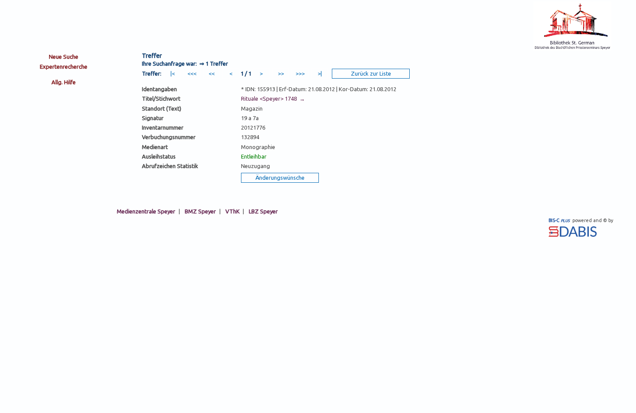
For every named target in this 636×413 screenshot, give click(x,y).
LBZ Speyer (263, 211)
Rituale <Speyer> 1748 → (273, 98)
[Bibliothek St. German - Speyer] (572, 48)
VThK (232, 211)
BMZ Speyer (200, 211)
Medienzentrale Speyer (146, 211)
